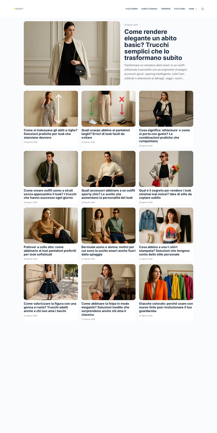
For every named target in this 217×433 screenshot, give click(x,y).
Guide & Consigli (149, 9)
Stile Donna (132, 9)
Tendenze (165, 9)
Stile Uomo (179, 9)
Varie (191, 9)
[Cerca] (203, 9)
